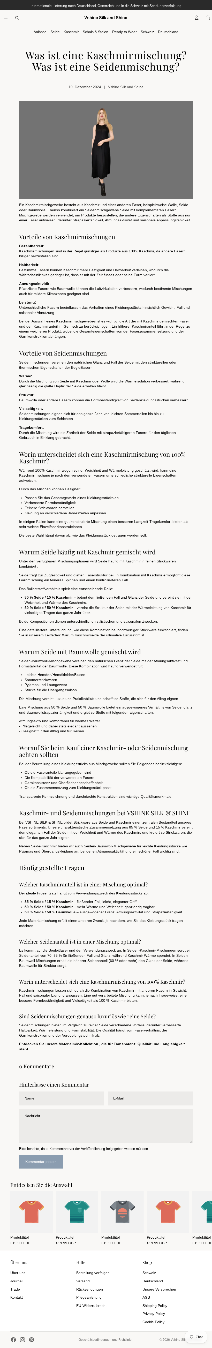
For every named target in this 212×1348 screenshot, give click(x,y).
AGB (146, 1297)
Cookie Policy (153, 1322)
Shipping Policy (154, 1306)
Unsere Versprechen (159, 1289)
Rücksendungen (89, 1289)
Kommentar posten (41, 1161)
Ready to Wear (124, 32)
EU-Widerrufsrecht (91, 1306)
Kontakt (16, 1297)
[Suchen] (17, 18)
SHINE (57, 822)
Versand (83, 1281)
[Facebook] (13, 1340)
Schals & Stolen (95, 32)
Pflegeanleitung (89, 1297)
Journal (16, 1281)
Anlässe (40, 32)
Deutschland (168, 32)
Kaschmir (71, 32)
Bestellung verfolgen (93, 1273)
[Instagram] (22, 1340)
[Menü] (6, 18)
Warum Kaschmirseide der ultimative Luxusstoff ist (103, 635)
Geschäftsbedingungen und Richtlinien (106, 1340)
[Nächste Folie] (196, 1218)
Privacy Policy (153, 1314)
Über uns (17, 1273)
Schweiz (147, 32)
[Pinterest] (31, 1340)
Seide (55, 32)
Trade (15, 1289)
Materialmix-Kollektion (78, 1044)
